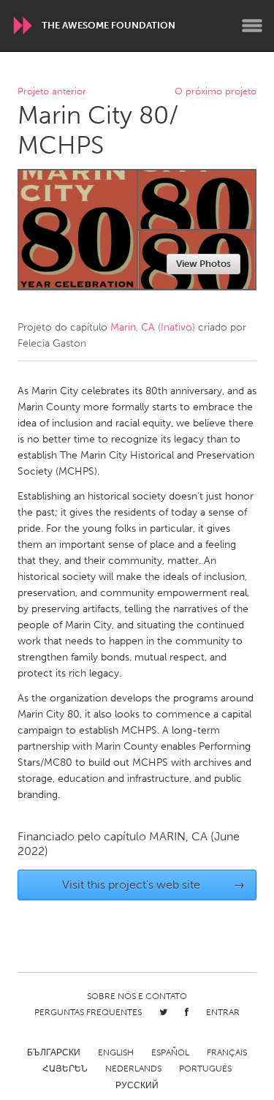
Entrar (223, 1012)
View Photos (203, 263)
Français (227, 1052)
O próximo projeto (215, 92)
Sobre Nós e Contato (137, 996)
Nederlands (133, 1068)
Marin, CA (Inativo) (152, 327)
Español (170, 1052)
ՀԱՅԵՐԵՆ (65, 1068)
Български (53, 1052)
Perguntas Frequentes (88, 1012)
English (116, 1052)
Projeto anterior (52, 92)
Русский (137, 1085)
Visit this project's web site (153, 885)
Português (205, 1068)
